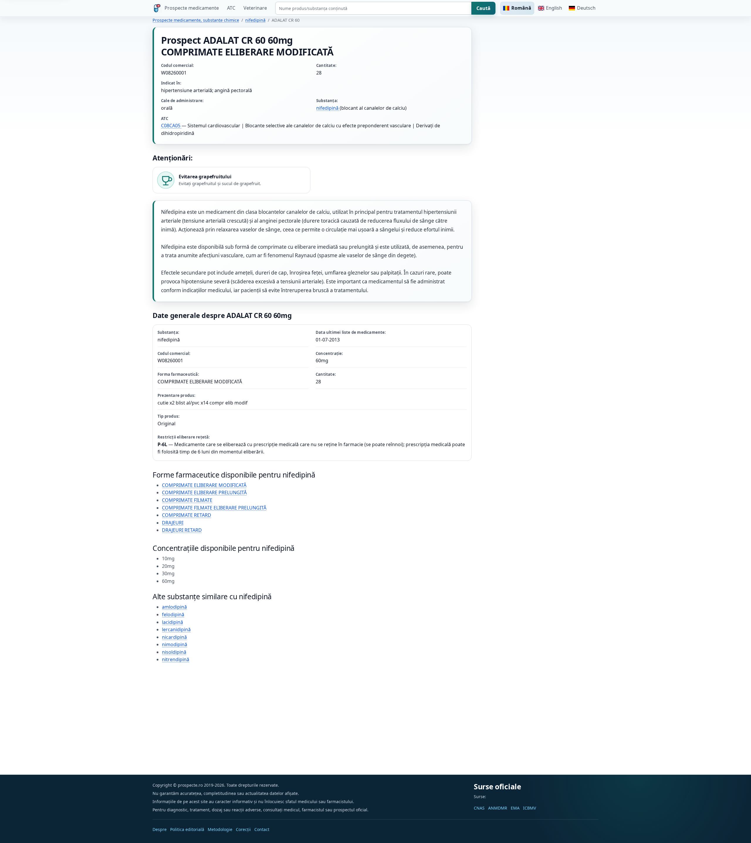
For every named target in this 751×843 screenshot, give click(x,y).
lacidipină (172, 622)
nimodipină (174, 644)
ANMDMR (497, 808)
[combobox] (373, 8)
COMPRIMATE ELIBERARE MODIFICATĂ (204, 485)
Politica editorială (187, 829)
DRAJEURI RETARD (182, 530)
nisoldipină (174, 652)
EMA (515, 808)
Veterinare (255, 8)
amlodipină (174, 607)
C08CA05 (171, 125)
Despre (160, 829)
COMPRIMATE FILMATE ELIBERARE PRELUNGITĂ (214, 508)
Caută (483, 8)
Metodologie (220, 829)
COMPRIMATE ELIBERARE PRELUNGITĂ (204, 492)
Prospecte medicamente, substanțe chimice (196, 20)
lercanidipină (176, 629)
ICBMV (529, 808)
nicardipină (174, 637)
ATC (231, 8)
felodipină (173, 614)
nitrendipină (175, 659)
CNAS (479, 808)
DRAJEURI (172, 522)
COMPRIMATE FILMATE (187, 500)
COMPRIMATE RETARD (186, 515)
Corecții (243, 829)
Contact (261, 829)
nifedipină (255, 20)
